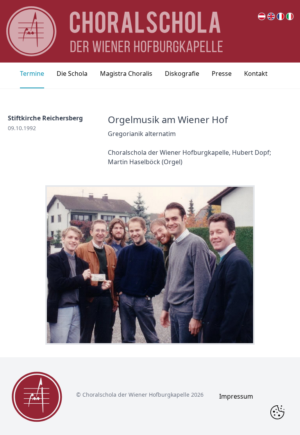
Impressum (236, 396)
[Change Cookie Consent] (277, 412)
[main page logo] (114, 31)
